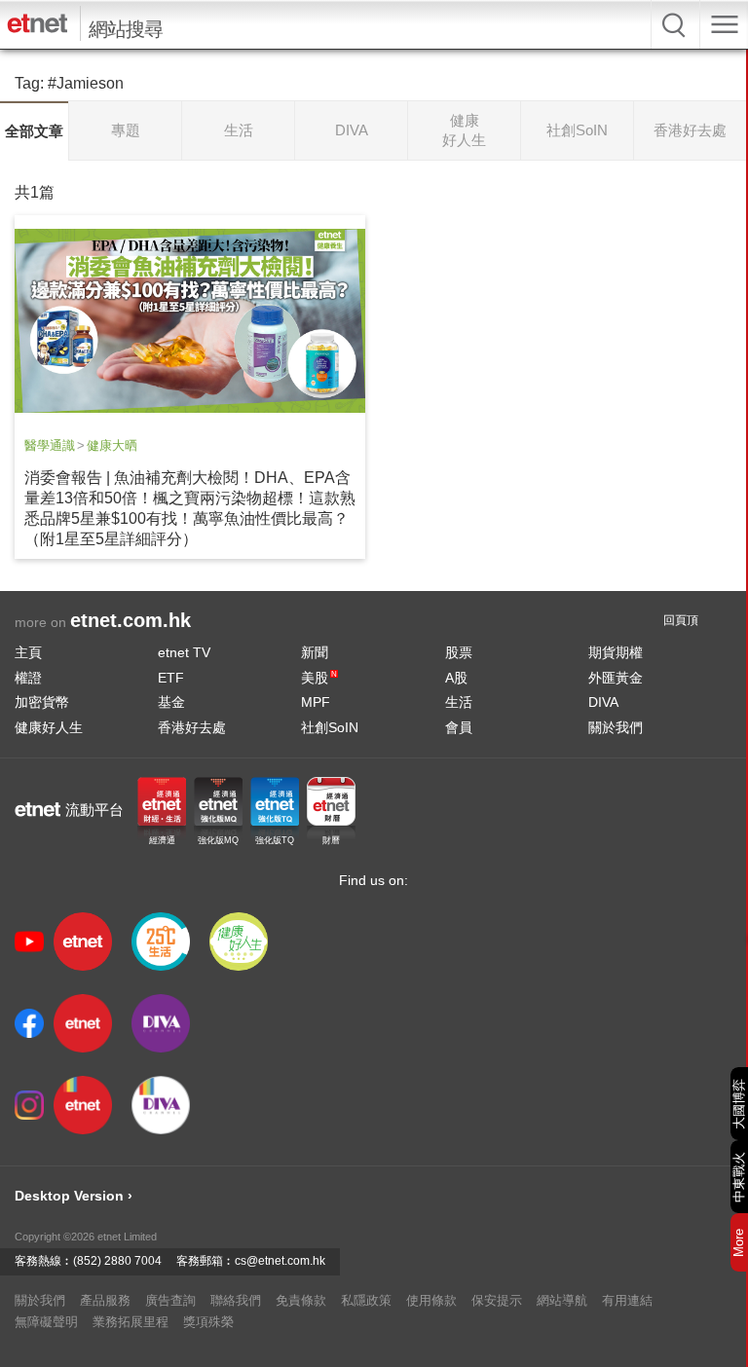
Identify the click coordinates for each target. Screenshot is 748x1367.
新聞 (314, 652)
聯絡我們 (235, 1300)
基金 (171, 702)
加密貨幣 (42, 702)
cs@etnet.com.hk (280, 1261)
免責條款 (301, 1300)
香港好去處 (192, 727)
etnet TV (184, 652)
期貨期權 (615, 652)
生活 (458, 702)
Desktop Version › (73, 1195)
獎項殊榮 (208, 1321)
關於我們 (615, 727)
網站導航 (562, 1300)
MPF (315, 702)
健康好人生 (49, 727)
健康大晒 (112, 445)
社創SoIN (329, 727)
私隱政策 (366, 1300)
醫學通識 (49, 445)
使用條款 (431, 1300)
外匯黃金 (615, 677)
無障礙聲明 (46, 1321)
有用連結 (627, 1300)
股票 (458, 652)
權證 (28, 677)
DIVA (603, 702)
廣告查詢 (170, 1300)
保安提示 (496, 1300)
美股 (319, 677)
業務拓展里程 (130, 1321)
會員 (458, 727)
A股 (456, 677)
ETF (171, 677)
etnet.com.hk (130, 620)
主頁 (28, 652)
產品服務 (105, 1300)
